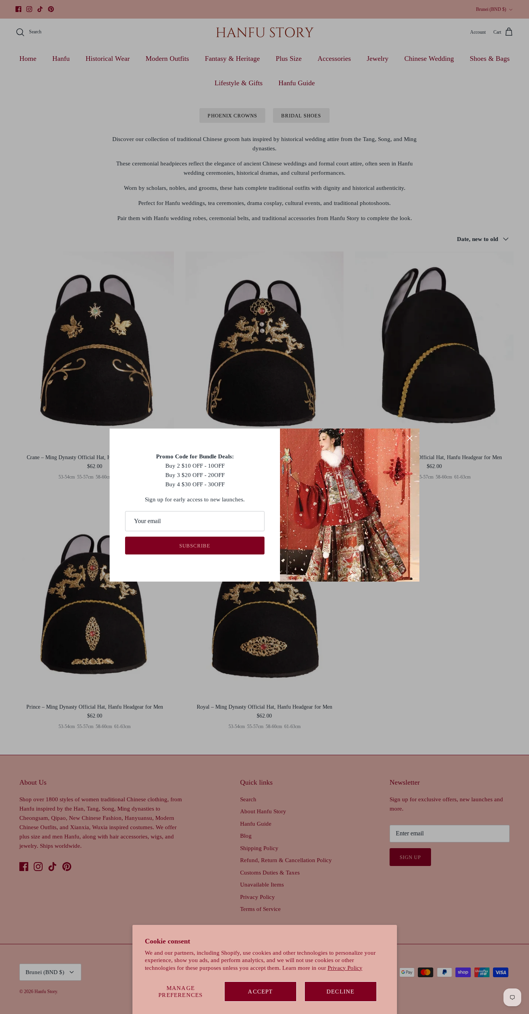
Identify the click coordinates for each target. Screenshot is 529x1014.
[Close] (409, 438)
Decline (340, 991)
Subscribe (194, 546)
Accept (260, 991)
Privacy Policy (345, 968)
